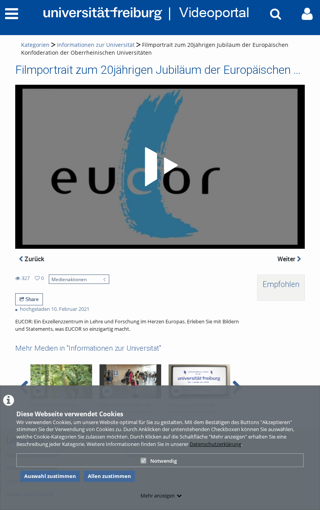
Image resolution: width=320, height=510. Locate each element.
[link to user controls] (307, 13)
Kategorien (35, 44)
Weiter (287, 259)
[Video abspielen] (160, 166)
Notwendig (163, 460)
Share (31, 299)
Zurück (33, 259)
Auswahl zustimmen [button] (50, 476)
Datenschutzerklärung (215, 444)
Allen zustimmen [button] (109, 476)
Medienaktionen (69, 279)
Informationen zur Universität (96, 44)
